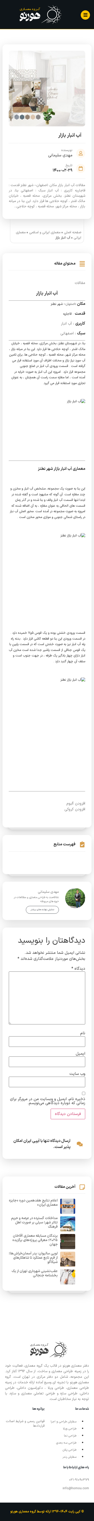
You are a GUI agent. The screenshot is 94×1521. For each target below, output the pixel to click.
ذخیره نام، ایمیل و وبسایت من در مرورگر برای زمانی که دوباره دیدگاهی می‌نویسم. (47, 1101)
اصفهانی (67, 333)
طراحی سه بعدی (66, 1443)
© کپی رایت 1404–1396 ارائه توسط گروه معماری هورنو (47, 1511)
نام (82, 1033)
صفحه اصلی (72, 232)
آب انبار (66, 324)
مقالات (80, 283)
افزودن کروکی (74, 809)
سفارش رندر (69, 1457)
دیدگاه (78, 969)
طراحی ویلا (69, 1428)
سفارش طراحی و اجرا (63, 1421)
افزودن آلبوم (75, 804)
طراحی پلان (69, 1450)
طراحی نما (70, 1435)
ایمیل (80, 1054)
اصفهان (70, 304)
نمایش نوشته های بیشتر (42, 909)
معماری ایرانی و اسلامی (44, 232)
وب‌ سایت (77, 1074)
